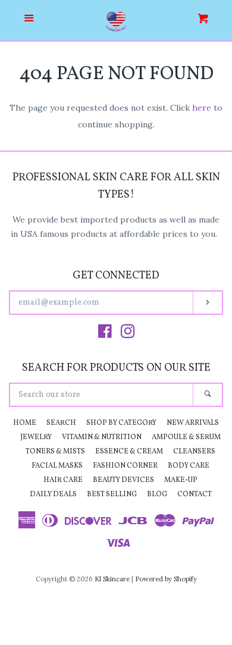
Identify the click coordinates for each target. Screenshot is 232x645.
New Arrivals (193, 423)
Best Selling (112, 494)
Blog (157, 494)
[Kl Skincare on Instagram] (128, 333)
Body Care (188, 466)
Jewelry (36, 437)
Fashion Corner (125, 466)
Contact (194, 494)
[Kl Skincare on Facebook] (105, 333)
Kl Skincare (112, 579)
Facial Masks (57, 466)
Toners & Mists (55, 451)
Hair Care (63, 480)
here (201, 107)
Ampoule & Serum (186, 437)
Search (61, 423)
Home (24, 423)
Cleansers (194, 451)
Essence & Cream (129, 451)
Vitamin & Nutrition (102, 437)
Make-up (180, 480)
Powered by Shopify (166, 579)
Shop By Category (121, 423)
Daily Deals (53, 494)
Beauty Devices (123, 480)
